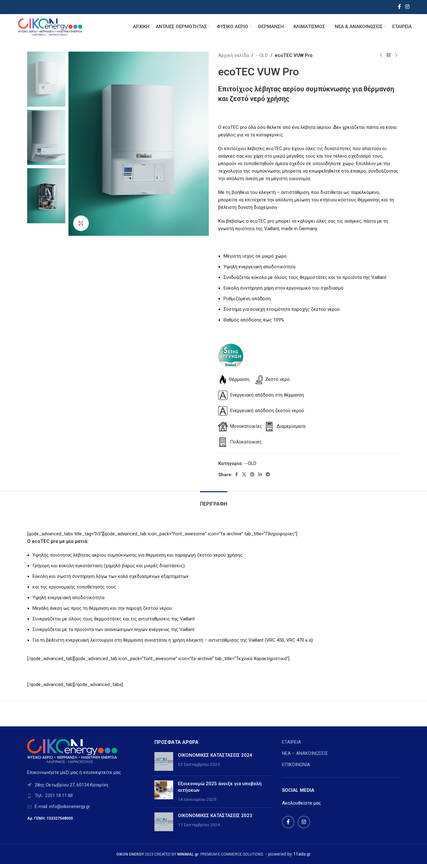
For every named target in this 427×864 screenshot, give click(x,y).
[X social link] (244, 474)
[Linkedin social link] (260, 474)
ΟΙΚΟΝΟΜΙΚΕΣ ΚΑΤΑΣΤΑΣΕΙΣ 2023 (215, 815)
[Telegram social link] (268, 474)
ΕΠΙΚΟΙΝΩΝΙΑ (296, 764)
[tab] (213, 500)
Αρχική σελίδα (233, 55)
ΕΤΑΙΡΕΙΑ (291, 742)
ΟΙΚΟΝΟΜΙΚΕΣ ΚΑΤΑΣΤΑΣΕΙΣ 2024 (215, 755)
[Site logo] (49, 26)
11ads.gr (302, 854)
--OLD (262, 55)
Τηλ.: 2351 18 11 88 (54, 795)
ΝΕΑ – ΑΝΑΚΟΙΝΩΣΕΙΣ (305, 753)
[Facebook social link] (399, 7)
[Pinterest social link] (252, 474)
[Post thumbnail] (163, 761)
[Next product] (396, 55)
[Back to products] (388, 55)
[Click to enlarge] (81, 223)
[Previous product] (381, 55)
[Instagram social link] (407, 7)
